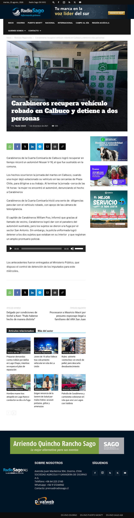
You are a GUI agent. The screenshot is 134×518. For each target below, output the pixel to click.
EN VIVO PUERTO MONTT (91, 515)
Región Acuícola (100, 23)
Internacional (65, 23)
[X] (74, 2)
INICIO (11, 23)
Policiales (34, 97)
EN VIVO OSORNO (69, 515)
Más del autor (45, 330)
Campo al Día (82, 23)
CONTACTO (33, 30)
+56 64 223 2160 (54, 481)
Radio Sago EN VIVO (37, 2)
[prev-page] (9, 413)
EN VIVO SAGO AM (114, 515)
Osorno (21, 23)
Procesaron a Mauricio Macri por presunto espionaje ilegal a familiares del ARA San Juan (68, 316)
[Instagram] (63, 2)
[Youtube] (80, 2)
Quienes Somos (15, 30)
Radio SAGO (20, 126)
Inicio (9, 37)
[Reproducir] (10, 248)
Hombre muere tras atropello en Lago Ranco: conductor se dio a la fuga (18, 396)
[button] (53, 2)
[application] (46, 248)
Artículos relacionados (21, 330)
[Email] (47, 146)
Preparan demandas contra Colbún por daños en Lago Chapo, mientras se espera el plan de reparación (18, 363)
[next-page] (14, 413)
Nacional (50, 23)
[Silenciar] (72, 248)
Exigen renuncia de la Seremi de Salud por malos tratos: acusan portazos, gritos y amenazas (43, 400)
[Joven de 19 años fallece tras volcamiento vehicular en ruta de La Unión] (46, 345)
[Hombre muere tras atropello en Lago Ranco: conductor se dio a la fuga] (19, 382)
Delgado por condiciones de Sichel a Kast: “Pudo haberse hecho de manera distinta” (22, 316)
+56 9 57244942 (55, 484)
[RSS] (69, 2)
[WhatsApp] (10, 146)
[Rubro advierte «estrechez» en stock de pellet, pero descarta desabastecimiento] (74, 345)
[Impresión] (55, 146)
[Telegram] (40, 146)
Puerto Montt (35, 23)
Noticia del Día (13, 352)
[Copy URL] (62, 146)
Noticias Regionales (23, 37)
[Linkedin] (32, 146)
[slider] (79, 248)
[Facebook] (58, 2)
